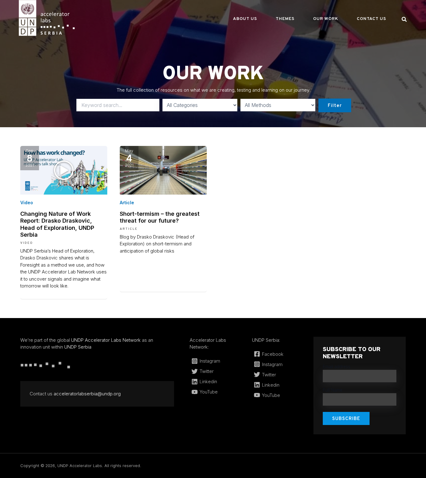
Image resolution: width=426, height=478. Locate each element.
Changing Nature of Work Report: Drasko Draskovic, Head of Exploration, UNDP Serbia (57, 224)
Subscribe (346, 419)
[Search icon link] (404, 20)
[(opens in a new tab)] (63, 170)
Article (127, 202)
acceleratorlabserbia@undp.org (87, 394)
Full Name (332, 390)
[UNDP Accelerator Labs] (47, 18)
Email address (336, 366)
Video (26, 202)
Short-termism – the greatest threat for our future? (160, 217)
